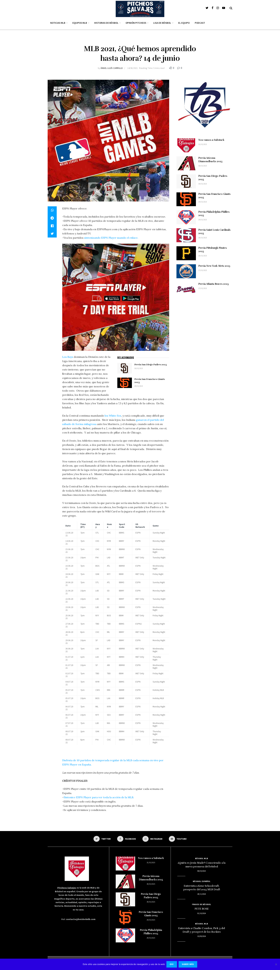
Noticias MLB (57, 22)
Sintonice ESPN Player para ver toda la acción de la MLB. (99, 797)
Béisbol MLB (201, 858)
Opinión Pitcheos (136, 22)
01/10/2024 (201, 913)
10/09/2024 (201, 936)
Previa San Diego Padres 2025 (150, 364)
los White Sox (113, 415)
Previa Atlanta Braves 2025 (213, 283)
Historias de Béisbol (106, 22)
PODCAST (200, 22)
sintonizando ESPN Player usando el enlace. (111, 237)
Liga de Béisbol (162, 22)
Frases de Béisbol (201, 904)
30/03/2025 (138, 368)
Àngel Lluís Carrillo (112, 68)
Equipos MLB (79, 22)
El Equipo (184, 22)
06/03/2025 (201, 871)
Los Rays (67, 356)
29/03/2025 (138, 386)
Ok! (172, 964)
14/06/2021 (132, 68)
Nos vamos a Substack (211, 139)
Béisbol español (201, 881)
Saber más (188, 964)
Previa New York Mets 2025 (214, 265)
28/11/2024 (201, 894)
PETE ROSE (202, 908)
